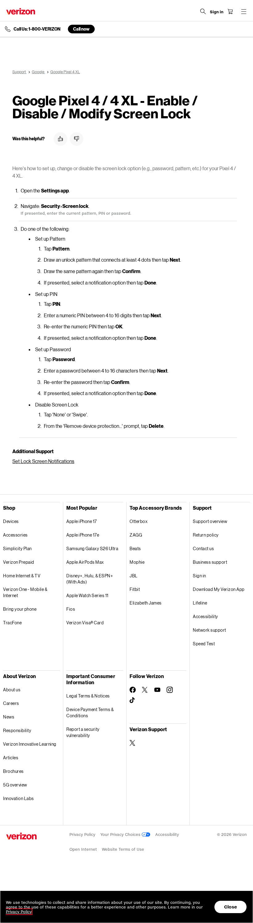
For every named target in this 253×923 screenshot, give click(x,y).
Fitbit (135, 589)
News (8, 716)
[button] (60, 139)
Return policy (206, 534)
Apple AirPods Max (85, 562)
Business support (210, 562)
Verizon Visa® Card (85, 622)
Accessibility (205, 616)
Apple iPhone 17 (81, 521)
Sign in (199, 575)
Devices (11, 521)
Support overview (210, 521)
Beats (135, 548)
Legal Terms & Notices (88, 695)
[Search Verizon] (203, 11)
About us (11, 689)
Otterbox (138, 521)
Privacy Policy (82, 834)
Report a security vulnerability (83, 732)
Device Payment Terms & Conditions (90, 712)
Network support (209, 630)
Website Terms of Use (123, 849)
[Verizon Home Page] (20, 11)
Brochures (13, 771)
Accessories (15, 534)
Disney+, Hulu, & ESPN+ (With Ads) (89, 578)
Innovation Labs (18, 798)
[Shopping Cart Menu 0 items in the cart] (230, 11)
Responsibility (17, 730)
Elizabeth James (146, 602)
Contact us (203, 548)
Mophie (137, 562)
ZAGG (136, 534)
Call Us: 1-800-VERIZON (37, 29)
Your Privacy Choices (121, 834)
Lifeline (200, 602)
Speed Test (204, 643)
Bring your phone (19, 609)
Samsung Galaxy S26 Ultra (92, 548)
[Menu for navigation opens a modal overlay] (244, 11)
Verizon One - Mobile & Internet (25, 592)
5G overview (15, 784)
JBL (134, 575)
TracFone (12, 622)
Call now (81, 29)
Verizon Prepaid (18, 562)
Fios (70, 609)
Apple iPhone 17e (82, 534)
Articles (10, 757)
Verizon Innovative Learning (29, 744)
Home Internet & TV (21, 575)
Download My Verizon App (219, 589)
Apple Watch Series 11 (87, 595)
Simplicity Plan (17, 548)
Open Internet (83, 849)
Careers (11, 703)
